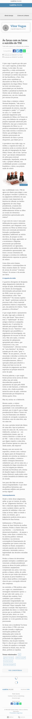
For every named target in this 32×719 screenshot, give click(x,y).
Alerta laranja (9, 15)
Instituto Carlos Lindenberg (16, 696)
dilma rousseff (20, 658)
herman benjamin (9, 664)
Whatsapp (24, 50)
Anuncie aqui (16, 698)
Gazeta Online (16, 1)
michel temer (8, 661)
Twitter (17, 50)
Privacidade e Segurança (16, 713)
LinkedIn (21, 50)
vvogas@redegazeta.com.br (18, 29)
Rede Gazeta (16, 693)
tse (19, 654)
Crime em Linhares (23, 15)
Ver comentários (15, 670)
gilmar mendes (8, 658)
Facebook (14, 50)
